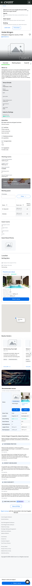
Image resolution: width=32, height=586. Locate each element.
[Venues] (29, 2)
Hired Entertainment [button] (13, 359)
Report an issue (5, 511)
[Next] (30, 63)
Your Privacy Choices (6, 543)
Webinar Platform (5, 533)
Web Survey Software (6, 531)
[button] (14, 196)
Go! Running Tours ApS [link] (10, 349)
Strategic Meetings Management (8, 529)
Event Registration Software (7, 524)
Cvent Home (4, 536)
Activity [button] (5, 359)
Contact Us (3, 538)
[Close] (28, 10)
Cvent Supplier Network (6, 517)
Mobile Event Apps (5, 526)
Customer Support (5, 541)
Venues (4, 5)
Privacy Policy (4, 546)
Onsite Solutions (5, 519)
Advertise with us (5, 553)
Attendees (4, 194)
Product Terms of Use (6, 548)
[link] (12, 343)
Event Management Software (7, 522)
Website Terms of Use (6, 550)
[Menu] (1, 2)
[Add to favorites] (30, 35)
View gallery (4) (25, 58)
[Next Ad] (30, 286)
